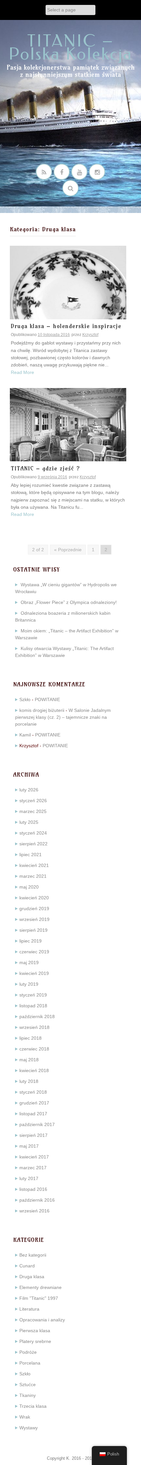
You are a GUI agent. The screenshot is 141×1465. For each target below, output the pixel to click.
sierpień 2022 (33, 843)
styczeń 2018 (33, 1092)
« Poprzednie (68, 549)
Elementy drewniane (40, 1287)
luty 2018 (28, 1081)
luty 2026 (28, 789)
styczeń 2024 (33, 833)
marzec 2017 (33, 1167)
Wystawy (28, 1427)
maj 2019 (29, 962)
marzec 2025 (33, 811)
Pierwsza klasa (34, 1330)
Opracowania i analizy (42, 1319)
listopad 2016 (33, 1189)
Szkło (24, 699)
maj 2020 (29, 887)
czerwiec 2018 (34, 1048)
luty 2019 (28, 984)
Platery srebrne (35, 1341)
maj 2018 (29, 1059)
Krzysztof (90, 334)
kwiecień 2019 (34, 973)
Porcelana (29, 1363)
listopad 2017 (33, 1113)
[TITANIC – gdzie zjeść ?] (68, 424)
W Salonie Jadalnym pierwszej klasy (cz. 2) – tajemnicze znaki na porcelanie (63, 717)
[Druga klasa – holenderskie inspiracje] (68, 282)
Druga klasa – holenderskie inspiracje (66, 326)
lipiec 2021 (30, 854)
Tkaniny (27, 1395)
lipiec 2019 (30, 941)
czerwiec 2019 (34, 951)
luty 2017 (28, 1178)
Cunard (27, 1265)
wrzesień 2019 (34, 919)
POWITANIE (47, 699)
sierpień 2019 (33, 930)
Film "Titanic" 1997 (38, 1298)
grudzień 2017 (34, 1102)
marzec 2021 (33, 876)
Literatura (29, 1309)
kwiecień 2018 (34, 1070)
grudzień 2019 (34, 908)
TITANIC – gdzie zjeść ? (45, 468)
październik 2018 (37, 1016)
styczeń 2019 (33, 994)
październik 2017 (37, 1124)
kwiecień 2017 (34, 1156)
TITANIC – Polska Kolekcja (70, 47)
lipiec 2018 (30, 1038)
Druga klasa (31, 1276)
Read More (22, 372)
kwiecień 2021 (34, 865)
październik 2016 (37, 1200)
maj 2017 (29, 1146)
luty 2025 (28, 822)
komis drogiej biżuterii (41, 710)
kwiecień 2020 (34, 897)
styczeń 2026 (33, 800)
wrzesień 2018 (34, 1027)
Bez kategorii (32, 1255)
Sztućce (27, 1384)
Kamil (25, 734)
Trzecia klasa (33, 1406)
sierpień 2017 (33, 1135)
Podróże (28, 1352)
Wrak (24, 1417)
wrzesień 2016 (34, 1210)
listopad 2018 (33, 1005)
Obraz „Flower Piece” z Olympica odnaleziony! (69, 602)
